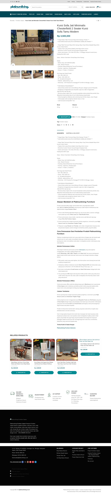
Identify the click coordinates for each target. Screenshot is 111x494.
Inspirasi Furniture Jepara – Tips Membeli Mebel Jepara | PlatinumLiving (94, 454)
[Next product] (100, 21)
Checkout (90, 458)
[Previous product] (96, 21)
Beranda (12, 20)
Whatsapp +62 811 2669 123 (19, 455)
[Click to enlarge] (13, 65)
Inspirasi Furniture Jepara (18, 476)
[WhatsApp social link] (71, 125)
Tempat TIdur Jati (61, 455)
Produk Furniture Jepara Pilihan (19, 469)
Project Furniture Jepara (94, 450)
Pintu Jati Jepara (16, 471)
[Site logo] (19, 7)
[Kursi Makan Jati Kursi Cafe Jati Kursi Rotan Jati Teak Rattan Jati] (90, 340)
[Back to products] (98, 21)
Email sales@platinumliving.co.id (20, 457)
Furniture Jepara (20, 20)
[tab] (60, 132)
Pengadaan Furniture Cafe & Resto (20, 473)
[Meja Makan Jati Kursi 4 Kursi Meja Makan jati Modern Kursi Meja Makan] (21, 350)
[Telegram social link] (73, 125)
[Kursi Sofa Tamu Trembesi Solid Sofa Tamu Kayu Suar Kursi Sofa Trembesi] (67, 350)
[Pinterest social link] (19, 2)
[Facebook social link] (11, 2)
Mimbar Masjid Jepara (62, 453)
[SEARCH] (82, 7)
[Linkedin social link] (68, 125)
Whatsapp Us (65, 117)
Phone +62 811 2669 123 (18, 452)
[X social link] (13, 2)
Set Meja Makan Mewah (63, 458)
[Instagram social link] (15, 2)
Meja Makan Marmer (62, 450)
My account (91, 461)
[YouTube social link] (17, 2)
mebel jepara (82, 249)
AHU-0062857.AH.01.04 (24, 432)
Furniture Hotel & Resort (78, 454)
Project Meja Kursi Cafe (78, 457)
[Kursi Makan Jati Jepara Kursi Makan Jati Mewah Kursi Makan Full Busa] (44, 350)
